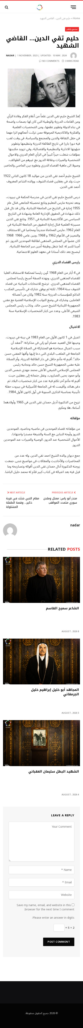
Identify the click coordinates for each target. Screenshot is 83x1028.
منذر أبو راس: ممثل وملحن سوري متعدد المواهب (60, 500)
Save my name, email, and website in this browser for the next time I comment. (45, 907)
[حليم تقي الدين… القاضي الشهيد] (41, 88)
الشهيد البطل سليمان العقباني (53, 772)
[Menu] (73, 7)
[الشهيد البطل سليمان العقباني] (41, 743)
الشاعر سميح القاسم (62, 608)
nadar (10, 55)
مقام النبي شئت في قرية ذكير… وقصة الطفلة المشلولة (22, 503)
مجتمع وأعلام (72, 29)
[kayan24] (39, 7)
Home (76, 18)
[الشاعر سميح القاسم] (41, 580)
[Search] (6, 7)
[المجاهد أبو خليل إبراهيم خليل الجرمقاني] (41, 661)
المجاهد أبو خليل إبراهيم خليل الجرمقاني (55, 692)
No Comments (50, 61)
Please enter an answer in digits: (53, 918)
